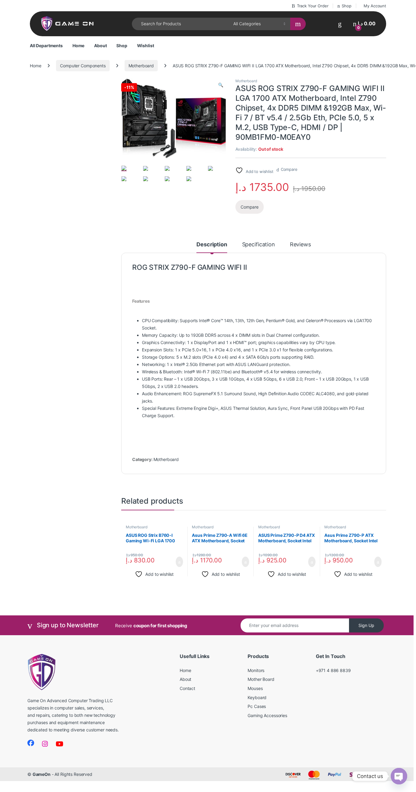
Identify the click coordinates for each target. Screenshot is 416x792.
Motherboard (141, 65)
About (100, 45)
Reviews (300, 245)
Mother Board (261, 679)
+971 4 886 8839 (333, 670)
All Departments (46, 45)
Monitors (256, 670)
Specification (258, 245)
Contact (187, 688)
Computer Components (82, 65)
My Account (375, 5)
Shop (346, 5)
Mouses (255, 688)
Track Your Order (313, 5)
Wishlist (145, 45)
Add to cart (179, 562)
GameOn (42, 774)
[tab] (211, 247)
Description (211, 245)
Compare (289, 169)
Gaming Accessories (267, 715)
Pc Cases (257, 706)
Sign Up (366, 625)
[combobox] (181, 24)
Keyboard (257, 697)
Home (78, 45)
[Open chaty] (399, 776)
